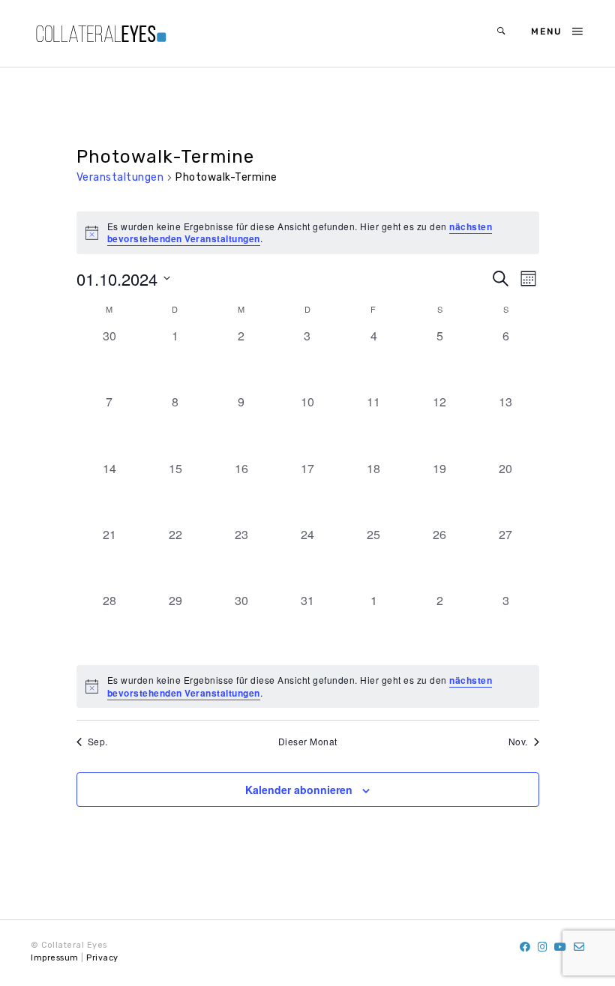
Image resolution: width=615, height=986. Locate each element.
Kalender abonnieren (298, 789)
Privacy (102, 958)
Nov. (518, 742)
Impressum (55, 958)
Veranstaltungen (120, 177)
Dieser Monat (308, 742)
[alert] (307, 686)
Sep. (98, 742)
